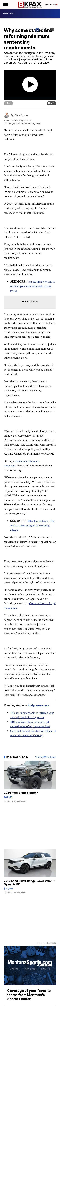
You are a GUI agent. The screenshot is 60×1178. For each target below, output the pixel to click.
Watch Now (50, 5)
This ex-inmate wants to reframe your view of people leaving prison (32, 286)
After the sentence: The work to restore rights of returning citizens (32, 525)
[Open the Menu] (5, 4)
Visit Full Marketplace (45, 757)
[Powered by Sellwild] (51, 943)
